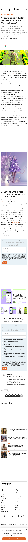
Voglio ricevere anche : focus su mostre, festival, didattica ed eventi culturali (13, 340)
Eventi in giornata (19, 502)
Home (2, 14)
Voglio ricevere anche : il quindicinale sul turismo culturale (14, 354)
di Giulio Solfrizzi (12, 455)
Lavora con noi (4, 511)
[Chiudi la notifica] (27, 529)
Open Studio (10, 73)
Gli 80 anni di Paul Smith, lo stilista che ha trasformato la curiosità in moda (17, 454)
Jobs (2, 500)
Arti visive (3, 487)
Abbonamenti (18, 487)
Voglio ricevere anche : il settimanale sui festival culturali (14, 357)
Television (3, 502)
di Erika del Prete (12, 449)
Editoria (2, 494)
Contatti (2, 509)
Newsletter (17, 491)
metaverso (3, 201)
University (17, 505)
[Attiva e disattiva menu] (1, 9)
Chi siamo (3, 505)
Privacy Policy (22, 259)
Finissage (17, 500)
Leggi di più (25, 403)
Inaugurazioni (18, 498)
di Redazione (5, 39)
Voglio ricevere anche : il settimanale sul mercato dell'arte (13, 343)
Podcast (17, 492)
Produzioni (17, 509)
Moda (11, 14)
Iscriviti (4, 262)
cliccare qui (11, 319)
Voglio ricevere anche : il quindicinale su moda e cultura (15, 350)
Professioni (3, 491)
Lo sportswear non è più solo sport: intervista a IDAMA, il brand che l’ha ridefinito (15, 446)
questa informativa (9, 364)
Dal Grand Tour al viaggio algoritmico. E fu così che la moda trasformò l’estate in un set (17, 438)
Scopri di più (10, 386)
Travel (16, 507)
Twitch (6, 41)
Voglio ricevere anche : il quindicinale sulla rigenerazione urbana (14, 347)
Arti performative (5, 492)
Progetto (6, 14)
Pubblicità (3, 507)
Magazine (17, 489)
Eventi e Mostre (18, 496)
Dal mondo (3, 498)
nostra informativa (10, 362)
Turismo (2, 496)
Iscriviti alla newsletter (14, 538)
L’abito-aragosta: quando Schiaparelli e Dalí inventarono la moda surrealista (17, 430)
